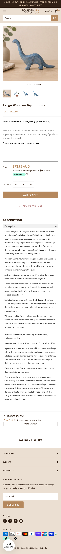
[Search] (54, 18)
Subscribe (13, 505)
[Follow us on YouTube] (21, 521)
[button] (30, 226)
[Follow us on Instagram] (10, 521)
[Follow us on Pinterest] (16, 521)
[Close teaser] (15, 538)
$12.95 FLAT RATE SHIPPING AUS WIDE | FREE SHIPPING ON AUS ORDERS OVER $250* (30, 3)
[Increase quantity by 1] (31, 184)
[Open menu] (4, 11)
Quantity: (7, 184)
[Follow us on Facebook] (5, 521)
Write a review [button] (30, 423)
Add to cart (30, 195)
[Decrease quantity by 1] (16, 184)
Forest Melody (10, 112)
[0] (56, 11)
